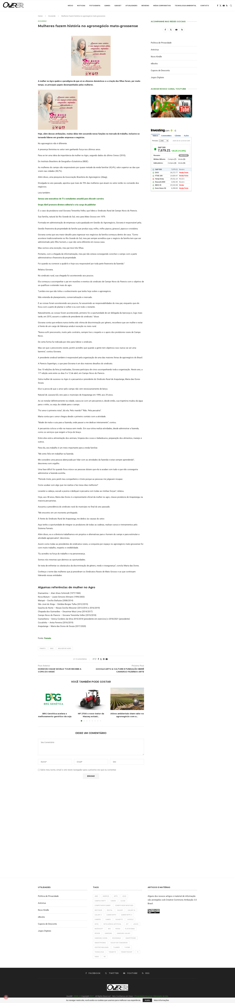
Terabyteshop (126, 952)
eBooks (154, 63)
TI (137, 952)
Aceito (147, 1000)
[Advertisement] (174, 310)
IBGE (51, 648)
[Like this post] (95, 659)
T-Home (127, 947)
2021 (91, 996)
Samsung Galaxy (123, 933)
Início (70, 6)
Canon (113, 901)
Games (107, 6)
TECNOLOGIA (99, 952)
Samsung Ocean (101, 938)
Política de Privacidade (161, 43)
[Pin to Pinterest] (104, 659)
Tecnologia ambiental (185, 6)
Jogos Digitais (157, 77)
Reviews (145, 6)
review (97, 933)
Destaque (98, 910)
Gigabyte (119, 919)
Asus (124, 896)
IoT (127, 924)
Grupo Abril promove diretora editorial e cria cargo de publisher (67, 204)
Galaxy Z (98, 915)
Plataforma (130, 929)
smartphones (100, 943)
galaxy (120, 910)
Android (106, 896)
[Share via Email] (107, 659)
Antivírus (155, 49)
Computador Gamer (102, 905)
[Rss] (227, 5)
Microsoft (99, 929)
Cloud (122, 901)
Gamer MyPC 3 (126, 915)
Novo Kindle (156, 56)
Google (130, 919)
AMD (96, 896)
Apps (116, 896)
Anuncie (148, 996)
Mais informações (161, 1000)
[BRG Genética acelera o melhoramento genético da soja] (55, 699)
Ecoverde (51, 16)
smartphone (131, 938)
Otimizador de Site (160, 996)
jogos (135, 924)
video (97, 957)
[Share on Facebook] (98, 659)
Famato (47, 638)
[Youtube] (224, 5)
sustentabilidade (102, 947)
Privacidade (139, 996)
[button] (41, 704)
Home (40, 16)
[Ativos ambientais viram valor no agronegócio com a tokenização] (127, 699)
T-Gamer (116, 947)
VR (105, 957)
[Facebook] (217, 5)
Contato (204, 6)
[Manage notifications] (6, 997)
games (108, 919)
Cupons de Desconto (160, 70)
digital (109, 910)
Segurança (116, 938)
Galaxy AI (131, 910)
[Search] (231, 5)
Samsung (108, 933)
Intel (97, 924)
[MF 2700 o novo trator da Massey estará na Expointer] (91, 699)
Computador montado (124, 905)
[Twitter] (220, 5)
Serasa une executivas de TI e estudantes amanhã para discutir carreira (71, 198)
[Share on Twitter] (101, 659)
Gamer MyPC (111, 915)
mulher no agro (64, 648)
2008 (76, 996)
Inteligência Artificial (112, 924)
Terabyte (112, 952)
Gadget (117, 6)
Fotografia (94, 6)
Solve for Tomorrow (119, 943)
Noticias (81, 6)
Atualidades (131, 6)
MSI (109, 929)
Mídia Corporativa (162, 6)
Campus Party (100, 901)
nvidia (117, 929)
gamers (98, 919)
